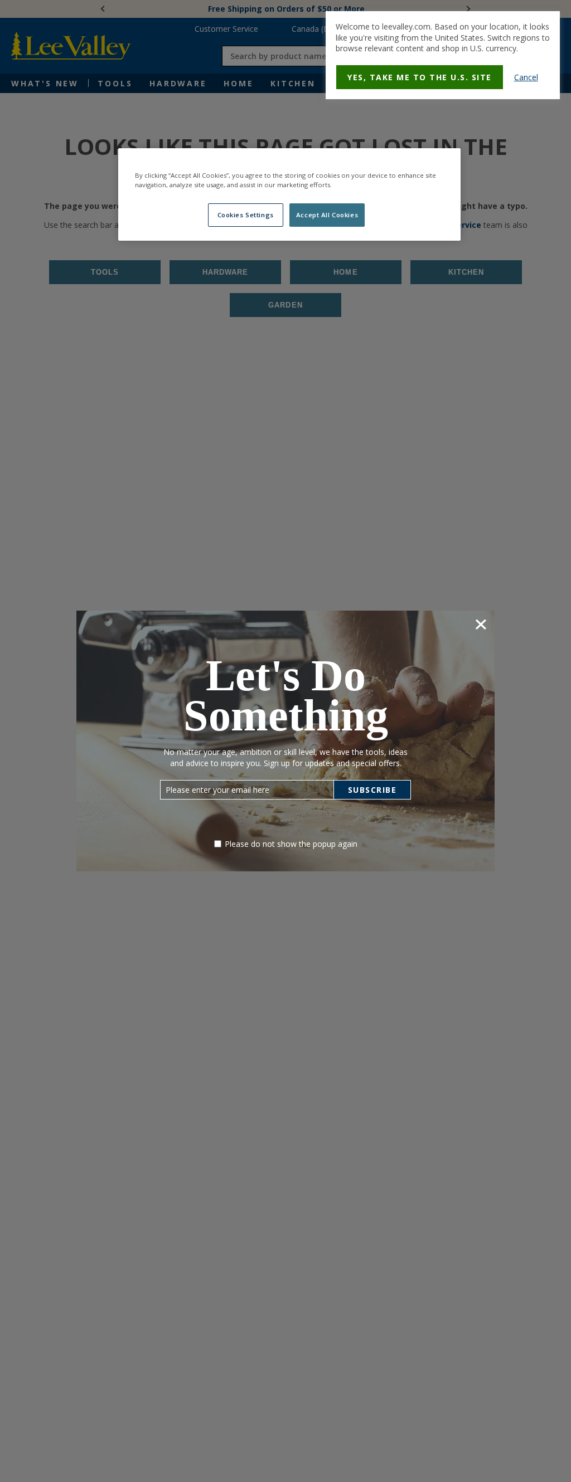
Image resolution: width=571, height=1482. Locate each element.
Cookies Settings (245, 215)
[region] (289, 194)
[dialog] (443, 55)
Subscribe (372, 789)
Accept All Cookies (327, 215)
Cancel (526, 77)
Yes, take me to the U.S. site (419, 77)
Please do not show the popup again (291, 843)
